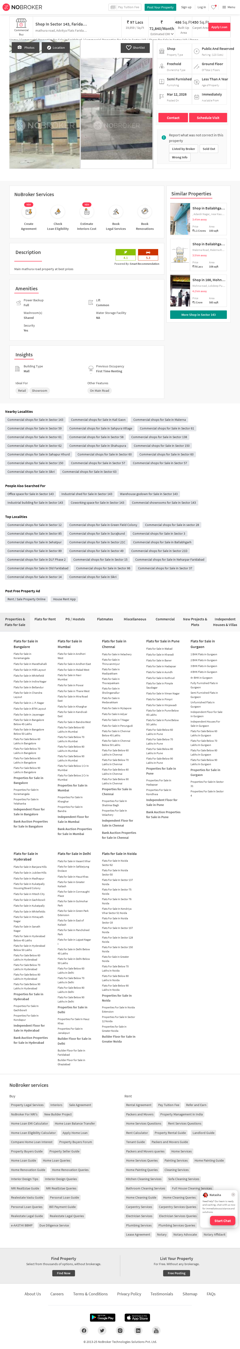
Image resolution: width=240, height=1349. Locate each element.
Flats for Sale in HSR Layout (30, 669)
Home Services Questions (143, 1123)
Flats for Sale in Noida (119, 853)
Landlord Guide (203, 1133)
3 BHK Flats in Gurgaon (204, 666)
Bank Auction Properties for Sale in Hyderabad (31, 1040)
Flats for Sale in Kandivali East (72, 714)
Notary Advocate (185, 1234)
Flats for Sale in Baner (159, 660)
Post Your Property (160, 7)
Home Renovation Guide (28, 1170)
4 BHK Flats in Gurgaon (204, 672)
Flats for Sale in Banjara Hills (30, 866)
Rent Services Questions (184, 1123)
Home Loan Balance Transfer (75, 1123)
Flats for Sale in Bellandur (29, 687)
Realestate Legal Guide (27, 1216)
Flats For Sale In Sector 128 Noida (117, 939)
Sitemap (190, 1294)
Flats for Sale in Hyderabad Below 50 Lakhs (29, 948)
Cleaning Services (177, 1170)
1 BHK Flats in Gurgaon (204, 654)
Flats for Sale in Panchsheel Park (74, 932)
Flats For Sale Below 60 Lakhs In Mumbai (71, 729)
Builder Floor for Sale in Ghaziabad (71, 1062)
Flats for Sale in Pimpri (159, 699)
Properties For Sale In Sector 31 (207, 784)
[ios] (137, 1318)
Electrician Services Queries (178, 1216)
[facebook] (84, 1330)
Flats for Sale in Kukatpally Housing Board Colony (29, 886)
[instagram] (120, 1330)
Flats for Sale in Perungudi (117, 725)
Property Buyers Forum (75, 1142)
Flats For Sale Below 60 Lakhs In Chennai (115, 752)
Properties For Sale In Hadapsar (158, 782)
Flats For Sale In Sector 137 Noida (117, 882)
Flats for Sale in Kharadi (160, 654)
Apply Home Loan (75, 1133)
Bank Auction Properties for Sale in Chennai (119, 835)
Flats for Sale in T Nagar (115, 720)
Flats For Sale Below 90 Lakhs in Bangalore (27, 770)
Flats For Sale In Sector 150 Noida (117, 949)
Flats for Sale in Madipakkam (111, 671)
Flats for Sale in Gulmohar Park (73, 903)
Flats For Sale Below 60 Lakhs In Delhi (71, 970)
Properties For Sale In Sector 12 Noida (118, 1019)
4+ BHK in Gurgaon (202, 677)
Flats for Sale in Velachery (117, 654)
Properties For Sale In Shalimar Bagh (114, 803)
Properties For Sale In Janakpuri (70, 1031)
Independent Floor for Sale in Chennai (117, 822)
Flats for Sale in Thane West (74, 691)
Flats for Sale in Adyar (114, 714)
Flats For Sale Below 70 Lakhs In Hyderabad (27, 967)
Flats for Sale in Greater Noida (115, 959)
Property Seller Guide (64, 1151)
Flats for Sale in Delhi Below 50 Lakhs (74, 961)
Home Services (181, 1151)
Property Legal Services (27, 1105)
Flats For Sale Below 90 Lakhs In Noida (115, 987)
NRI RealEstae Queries (61, 1188)
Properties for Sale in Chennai (117, 791)
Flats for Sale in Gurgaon (203, 644)
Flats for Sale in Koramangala (22, 656)
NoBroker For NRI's (24, 1114)
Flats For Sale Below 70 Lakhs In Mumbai (71, 739)
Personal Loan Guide (64, 1197)
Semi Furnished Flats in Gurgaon (204, 695)
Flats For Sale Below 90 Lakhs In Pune (159, 760)
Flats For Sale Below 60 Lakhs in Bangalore (27, 741)
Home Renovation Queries (70, 1170)
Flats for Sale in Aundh (159, 672)
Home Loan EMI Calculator (29, 1123)
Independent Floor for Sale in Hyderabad (29, 1027)
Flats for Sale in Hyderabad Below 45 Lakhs (29, 938)
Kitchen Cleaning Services (143, 1179)
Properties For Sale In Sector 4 (207, 793)
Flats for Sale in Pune (163, 641)
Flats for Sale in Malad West (73, 669)
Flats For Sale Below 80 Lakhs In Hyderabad (27, 976)
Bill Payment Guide (62, 1207)
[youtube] (156, 1330)
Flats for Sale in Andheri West (72, 656)
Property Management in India (181, 1114)
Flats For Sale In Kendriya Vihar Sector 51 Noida (116, 911)
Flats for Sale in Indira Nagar (30, 681)
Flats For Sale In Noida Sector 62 (115, 863)
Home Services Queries (142, 1160)
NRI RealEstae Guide (25, 1188)
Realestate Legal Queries (67, 1216)
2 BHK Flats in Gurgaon (204, 660)
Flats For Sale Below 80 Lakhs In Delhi (71, 990)
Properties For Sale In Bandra (70, 809)
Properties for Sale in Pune (161, 770)
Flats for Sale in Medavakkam (111, 700)
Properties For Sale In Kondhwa (158, 792)
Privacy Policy (129, 1294)
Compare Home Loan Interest (31, 1142)
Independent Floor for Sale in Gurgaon (206, 714)
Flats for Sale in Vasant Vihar (74, 861)
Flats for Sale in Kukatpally (29, 905)
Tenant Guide (135, 1142)
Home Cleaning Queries (179, 1197)
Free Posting (176, 1273)
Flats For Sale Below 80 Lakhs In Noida (115, 978)
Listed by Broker (183, 149)
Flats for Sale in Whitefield (29, 675)
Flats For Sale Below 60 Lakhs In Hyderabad (27, 957)
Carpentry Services (139, 1207)
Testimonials (161, 1294)
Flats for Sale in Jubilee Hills (30, 872)
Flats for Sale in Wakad (159, 648)
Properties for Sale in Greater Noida (114, 1028)
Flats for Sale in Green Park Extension (73, 913)
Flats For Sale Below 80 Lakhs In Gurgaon (204, 752)
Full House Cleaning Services (192, 1188)
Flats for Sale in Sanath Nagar (27, 928)
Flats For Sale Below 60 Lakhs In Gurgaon (204, 733)
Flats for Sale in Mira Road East (73, 698)
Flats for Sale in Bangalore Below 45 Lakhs (29, 722)
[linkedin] (138, 1330)
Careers (57, 1294)
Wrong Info (180, 157)
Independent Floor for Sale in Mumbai (73, 819)
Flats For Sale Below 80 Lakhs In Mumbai (71, 749)
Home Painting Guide (209, 1160)
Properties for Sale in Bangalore (28, 780)
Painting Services (176, 1160)
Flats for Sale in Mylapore (116, 708)
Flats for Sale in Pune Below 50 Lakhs (162, 722)
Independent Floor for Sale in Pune (161, 802)
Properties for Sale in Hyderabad (28, 996)
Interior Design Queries (61, 1179)
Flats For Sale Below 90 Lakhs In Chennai (115, 781)
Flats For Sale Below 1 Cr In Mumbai (73, 768)
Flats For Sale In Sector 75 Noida (116, 891)
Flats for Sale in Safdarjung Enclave (73, 868)
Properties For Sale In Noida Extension (118, 1009)
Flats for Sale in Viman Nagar (163, 693)
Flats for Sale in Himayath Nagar (29, 919)
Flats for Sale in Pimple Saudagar (159, 685)
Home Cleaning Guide (141, 1197)
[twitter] (102, 1330)
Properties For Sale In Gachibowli (26, 1008)
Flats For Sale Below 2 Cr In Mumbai (73, 777)
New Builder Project (58, 1114)
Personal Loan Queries (26, 1207)
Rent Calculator (137, 1133)
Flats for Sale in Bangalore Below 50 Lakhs (29, 731)
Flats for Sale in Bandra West (74, 722)
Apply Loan (219, 27)
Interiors (56, 1105)
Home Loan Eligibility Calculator (33, 1133)
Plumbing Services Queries (176, 1225)
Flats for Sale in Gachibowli (29, 900)
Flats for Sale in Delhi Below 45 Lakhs (74, 951)
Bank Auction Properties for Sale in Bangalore (31, 823)
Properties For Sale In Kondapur (26, 1017)
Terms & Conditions (90, 1294)
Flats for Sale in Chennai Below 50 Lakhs (116, 743)
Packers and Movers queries (145, 1151)
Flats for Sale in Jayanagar (29, 714)
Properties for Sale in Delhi (72, 1009)
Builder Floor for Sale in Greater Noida (118, 1038)
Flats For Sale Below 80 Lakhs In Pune (159, 751)
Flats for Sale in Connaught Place (74, 894)
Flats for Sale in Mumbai (70, 644)
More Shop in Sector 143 (198, 315)
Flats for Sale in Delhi (74, 853)
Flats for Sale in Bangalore (26, 644)
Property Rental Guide (170, 1133)
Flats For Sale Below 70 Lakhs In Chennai (115, 762)
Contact (173, 117)
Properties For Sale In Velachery (114, 812)
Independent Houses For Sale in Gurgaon (205, 723)
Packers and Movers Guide (170, 1142)
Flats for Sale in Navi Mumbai (69, 677)
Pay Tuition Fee (168, 1105)
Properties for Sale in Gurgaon (205, 772)
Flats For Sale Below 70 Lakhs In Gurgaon (204, 743)
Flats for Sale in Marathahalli (30, 664)
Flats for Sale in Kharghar (72, 706)
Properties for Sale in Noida (117, 997)
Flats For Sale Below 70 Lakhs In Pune (159, 741)
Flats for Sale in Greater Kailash (71, 884)
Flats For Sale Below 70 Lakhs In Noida (115, 968)
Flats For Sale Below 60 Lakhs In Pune (159, 732)
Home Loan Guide (23, 1160)
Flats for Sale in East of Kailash (71, 922)
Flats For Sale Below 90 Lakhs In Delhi (71, 999)
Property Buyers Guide (27, 1151)
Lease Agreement (138, 1234)
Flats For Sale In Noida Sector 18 (115, 920)
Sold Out (209, 149)
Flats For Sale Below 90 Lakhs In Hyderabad (27, 986)
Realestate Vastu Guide (27, 1197)
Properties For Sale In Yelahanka (26, 801)
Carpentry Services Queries (177, 1207)
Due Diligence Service (54, 1225)
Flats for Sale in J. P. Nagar (29, 702)
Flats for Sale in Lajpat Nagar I (74, 942)
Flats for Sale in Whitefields (29, 911)
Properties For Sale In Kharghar (70, 799)
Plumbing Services (139, 1225)
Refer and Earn (196, 1105)
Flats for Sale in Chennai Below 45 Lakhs (116, 733)
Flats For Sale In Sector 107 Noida (117, 930)
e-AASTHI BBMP (22, 1225)
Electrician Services (139, 1216)
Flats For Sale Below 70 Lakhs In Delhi (71, 980)
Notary (162, 1234)
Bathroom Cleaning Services (145, 1188)
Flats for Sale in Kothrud (160, 678)
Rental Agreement (138, 1105)
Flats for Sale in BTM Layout (30, 708)
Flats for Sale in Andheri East (74, 664)
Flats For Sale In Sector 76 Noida (116, 901)
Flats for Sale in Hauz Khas (73, 876)
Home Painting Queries (142, 1170)
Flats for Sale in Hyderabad (26, 856)
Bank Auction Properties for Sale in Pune (163, 814)
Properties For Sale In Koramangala (26, 792)
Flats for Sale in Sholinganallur (111, 690)
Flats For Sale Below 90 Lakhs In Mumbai (71, 758)
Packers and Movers (140, 1114)
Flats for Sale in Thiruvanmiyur (111, 662)
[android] (102, 1318)
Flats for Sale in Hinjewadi (161, 705)
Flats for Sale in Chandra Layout (28, 695)
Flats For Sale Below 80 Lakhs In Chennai (115, 771)
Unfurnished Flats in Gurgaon (203, 704)
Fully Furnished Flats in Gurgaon (204, 685)
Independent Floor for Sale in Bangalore (29, 811)
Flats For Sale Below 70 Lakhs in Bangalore (27, 751)
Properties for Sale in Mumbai (72, 787)
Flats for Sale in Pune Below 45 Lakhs (162, 712)
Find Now (63, 1273)
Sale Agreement (80, 1105)
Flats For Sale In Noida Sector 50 (115, 872)
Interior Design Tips (24, 1179)
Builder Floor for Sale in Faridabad (71, 1052)
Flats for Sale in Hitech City (29, 894)
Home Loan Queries (56, 1160)
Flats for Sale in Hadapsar (161, 666)
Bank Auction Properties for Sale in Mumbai (75, 831)
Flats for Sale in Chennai (114, 644)
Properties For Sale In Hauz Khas (73, 1021)
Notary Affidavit (214, 1234)
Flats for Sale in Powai (70, 685)
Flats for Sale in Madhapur (29, 878)
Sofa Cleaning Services (183, 1179)
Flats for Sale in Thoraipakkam (111, 681)
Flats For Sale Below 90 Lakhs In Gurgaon (204, 762)
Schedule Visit (208, 117)
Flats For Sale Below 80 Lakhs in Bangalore (27, 760)
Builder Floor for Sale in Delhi (74, 1041)
